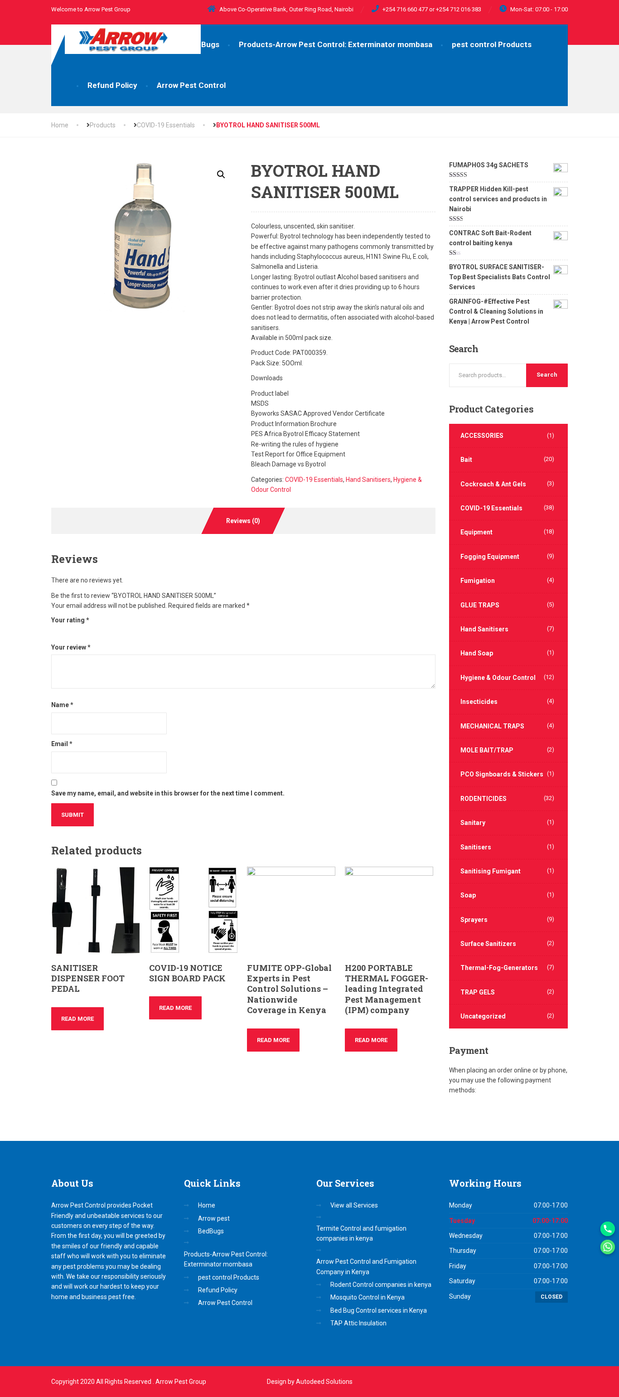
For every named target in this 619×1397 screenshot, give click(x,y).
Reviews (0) (243, 520)
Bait (466, 459)
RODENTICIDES (483, 798)
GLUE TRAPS (479, 605)
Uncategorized (483, 1016)
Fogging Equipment (489, 556)
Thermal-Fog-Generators (499, 967)
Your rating (70, 620)
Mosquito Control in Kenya (367, 1297)
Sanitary (472, 822)
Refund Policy (112, 85)
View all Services (354, 1205)
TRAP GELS (477, 992)
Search (547, 374)
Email (62, 743)
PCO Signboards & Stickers (501, 774)
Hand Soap (476, 653)
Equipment (476, 532)
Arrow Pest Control (191, 85)
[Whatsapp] (607, 1247)
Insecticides (479, 701)
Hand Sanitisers (368, 479)
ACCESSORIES (481, 435)
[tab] (243, 521)
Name (62, 704)
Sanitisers (475, 847)
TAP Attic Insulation (358, 1323)
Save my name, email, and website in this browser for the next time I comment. (168, 793)
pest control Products (492, 44)
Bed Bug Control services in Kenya (378, 1310)
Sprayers (474, 919)
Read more (77, 1018)
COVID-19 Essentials (314, 479)
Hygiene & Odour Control (498, 677)
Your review (71, 647)
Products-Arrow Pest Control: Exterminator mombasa (335, 44)
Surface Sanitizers (488, 943)
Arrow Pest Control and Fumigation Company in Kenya (366, 1266)
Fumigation (477, 580)
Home (59, 125)
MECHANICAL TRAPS (492, 726)
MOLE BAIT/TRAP (486, 750)
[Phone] (607, 1229)
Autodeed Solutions (324, 1381)
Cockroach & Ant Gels (493, 484)
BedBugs (203, 44)
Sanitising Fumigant (490, 871)
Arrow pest (214, 1218)
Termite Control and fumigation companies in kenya (361, 1233)
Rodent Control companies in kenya (380, 1284)
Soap (468, 895)
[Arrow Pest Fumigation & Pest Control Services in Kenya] (126, 39)
